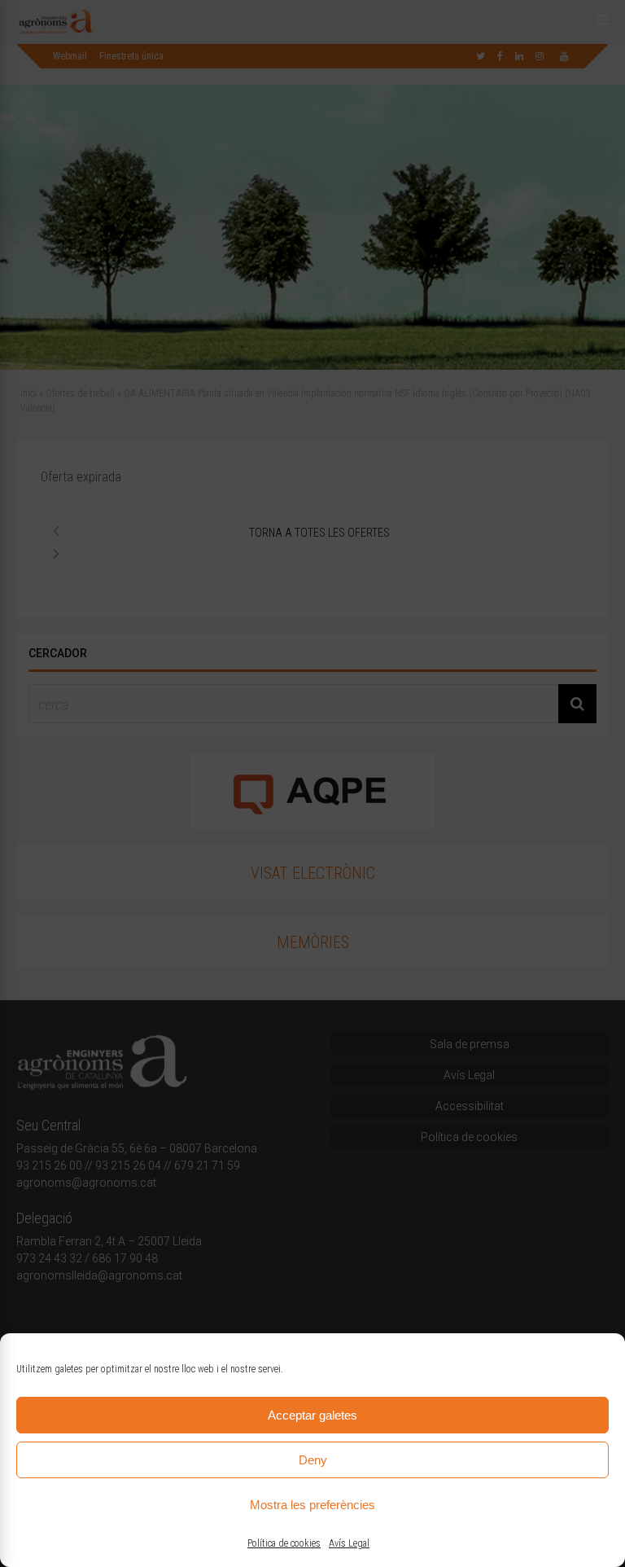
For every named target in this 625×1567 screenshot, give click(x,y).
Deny (313, 1460)
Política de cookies (284, 1543)
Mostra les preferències (312, 1505)
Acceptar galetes (312, 1415)
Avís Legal (349, 1543)
